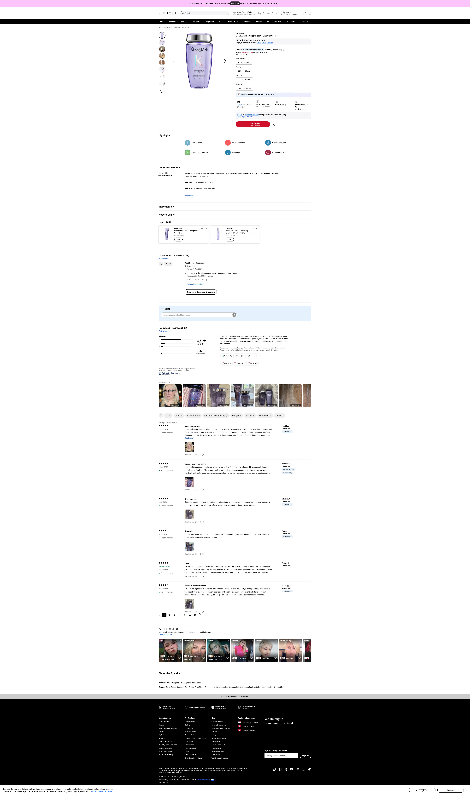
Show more (189, 195)
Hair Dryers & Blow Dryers (191, 682)
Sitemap (193, 779)
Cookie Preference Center (101, 791)
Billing (214, 735)
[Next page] (200, 615)
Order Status (189, 728)
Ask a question (255, 40)
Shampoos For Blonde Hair (250, 687)
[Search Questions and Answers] (161, 264)
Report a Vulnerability (166, 755)
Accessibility (216, 755)
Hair (221, 21)
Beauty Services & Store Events (195, 738)
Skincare (196, 21)
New (161, 21)
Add (178, 239)
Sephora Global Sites (166, 741)
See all (162, 92)
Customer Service (217, 721)
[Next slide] (225, 61)
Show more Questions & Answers (201, 292)
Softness (270, 43)
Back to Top (235, 3)
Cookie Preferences (203, 780)
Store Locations (217, 748)
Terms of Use (174, 779)
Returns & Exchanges (219, 725)
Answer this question (195, 284)
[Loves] (304, 13)
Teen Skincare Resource (220, 758)
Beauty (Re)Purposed (166, 751)
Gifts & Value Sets (274, 21)
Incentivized (174, 405)
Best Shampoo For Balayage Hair (226, 687)
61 (195, 615)
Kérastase (240, 33)
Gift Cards (291, 21)
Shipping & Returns (244, 116)
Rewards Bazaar (190, 748)
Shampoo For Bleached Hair (273, 687)
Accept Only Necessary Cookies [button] (422, 790)
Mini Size (246, 21)
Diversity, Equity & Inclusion (168, 745)
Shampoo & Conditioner (172, 27)
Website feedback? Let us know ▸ (235, 696)
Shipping (214, 731)
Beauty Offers (189, 745)
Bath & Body (233, 21)
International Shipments (219, 738)
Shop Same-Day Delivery (193, 758)
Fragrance (210, 21)
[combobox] (205, 13)
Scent (264, 43)
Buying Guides (216, 741)
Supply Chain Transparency (168, 728)
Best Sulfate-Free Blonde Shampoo (198, 687)
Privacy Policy (163, 779)
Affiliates (161, 731)
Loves (187, 751)
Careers (161, 725)
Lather (259, 43)
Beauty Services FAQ (218, 745)
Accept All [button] (450, 790)
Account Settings (190, 735)
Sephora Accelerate (165, 748)
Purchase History (190, 731)
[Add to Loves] (274, 124)
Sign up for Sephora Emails (275, 750)
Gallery (187, 725)
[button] (271, 50)
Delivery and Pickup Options (221, 728)
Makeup (184, 21)
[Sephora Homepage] (168, 13)
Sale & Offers (305, 21)
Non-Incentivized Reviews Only (214, 415)
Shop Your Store (190, 755)
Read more (189, 438)
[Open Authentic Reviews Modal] (180, 373)
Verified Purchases (193, 415)
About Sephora (164, 721)
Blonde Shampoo (177, 687)
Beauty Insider (190, 721)
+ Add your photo (165, 635)
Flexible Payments (218, 751)
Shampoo (185, 27)
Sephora (176, 682)
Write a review (164, 331)
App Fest (172, 21)
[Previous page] (159, 615)
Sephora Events (164, 735)
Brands (259, 21)
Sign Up (305, 755)
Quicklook (166, 240)
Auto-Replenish (190, 741)
